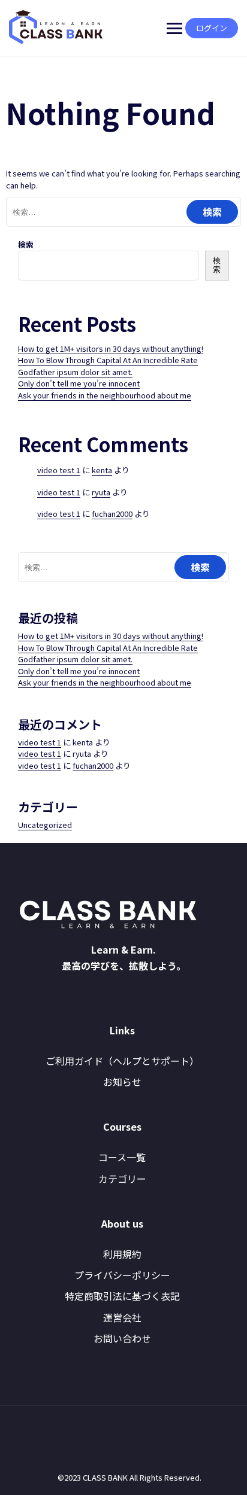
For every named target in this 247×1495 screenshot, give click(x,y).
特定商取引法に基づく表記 (122, 1296)
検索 (26, 244)
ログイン (211, 28)
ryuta (101, 492)
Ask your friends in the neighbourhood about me (104, 395)
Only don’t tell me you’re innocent (79, 383)
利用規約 (122, 1254)
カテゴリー (122, 1178)
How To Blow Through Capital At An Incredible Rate (108, 360)
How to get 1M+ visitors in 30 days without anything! (110, 348)
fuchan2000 (112, 513)
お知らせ (122, 1081)
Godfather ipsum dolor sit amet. (75, 371)
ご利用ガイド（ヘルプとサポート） (122, 1060)
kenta (102, 470)
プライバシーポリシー (122, 1275)
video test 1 (58, 470)
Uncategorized (45, 824)
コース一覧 (122, 1157)
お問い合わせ (122, 1338)
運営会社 (122, 1317)
